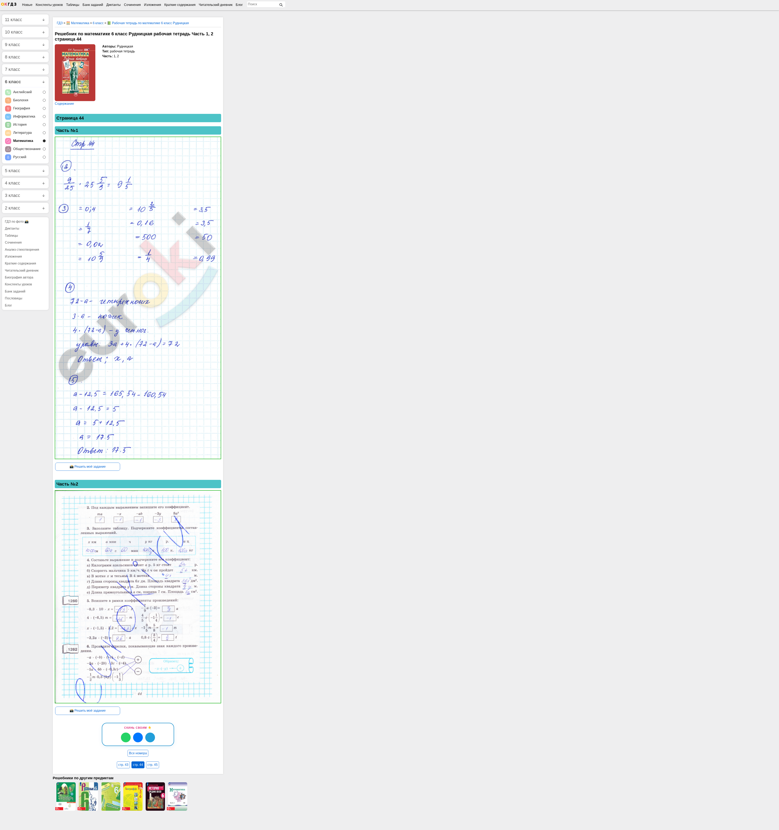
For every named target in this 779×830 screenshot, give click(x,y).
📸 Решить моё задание (88, 466)
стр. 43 (123, 764)
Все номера (138, 753)
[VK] (138, 737)
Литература (22, 133)
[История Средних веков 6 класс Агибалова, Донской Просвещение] (155, 796)
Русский (19, 157)
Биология (20, 100)
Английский (22, 92)
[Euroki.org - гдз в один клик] (8, 5)
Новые (27, 4)
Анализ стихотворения (22, 249)
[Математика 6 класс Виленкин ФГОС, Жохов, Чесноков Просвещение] (177, 796)
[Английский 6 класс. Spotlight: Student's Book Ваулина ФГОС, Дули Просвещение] (66, 796)
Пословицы (13, 298)
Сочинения (132, 4)
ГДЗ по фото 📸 (17, 221)
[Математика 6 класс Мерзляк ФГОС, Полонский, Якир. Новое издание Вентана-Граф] (110, 796)
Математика (23, 141)
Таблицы (72, 4)
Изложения (152, 4)
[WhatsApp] (126, 737)
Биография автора (19, 277)
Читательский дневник (215, 4)
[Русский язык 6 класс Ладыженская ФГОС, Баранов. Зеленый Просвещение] (88, 796)
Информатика (24, 116)
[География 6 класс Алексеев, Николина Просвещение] (133, 796)
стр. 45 (152, 764)
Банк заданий (93, 4)
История (20, 124)
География (21, 108)
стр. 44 (138, 764)
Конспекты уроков (49, 4)
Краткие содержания (180, 4)
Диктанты (113, 4)
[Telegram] (150, 737)
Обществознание (27, 149)
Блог (239, 4)
